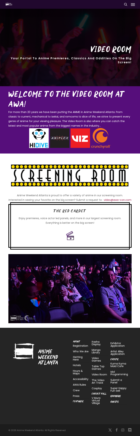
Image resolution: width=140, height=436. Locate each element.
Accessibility (80, 379)
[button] (133, 4)
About (76, 342)
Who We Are (81, 351)
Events (114, 359)
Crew (76, 390)
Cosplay (97, 388)
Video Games (96, 359)
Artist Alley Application (117, 353)
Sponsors (115, 396)
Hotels (77, 365)
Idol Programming (118, 373)
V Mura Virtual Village (96, 401)
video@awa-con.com (117, 200)
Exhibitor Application (117, 344)
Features (78, 401)
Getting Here (78, 358)
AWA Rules (79, 385)
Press (76, 396)
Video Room (99, 374)
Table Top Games (98, 368)
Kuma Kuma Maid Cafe (118, 365)
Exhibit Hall (99, 394)
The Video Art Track (98, 381)
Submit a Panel (116, 381)
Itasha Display (96, 343)
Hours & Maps (78, 372)
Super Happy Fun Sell (118, 389)
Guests (114, 402)
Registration (80, 346)
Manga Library (96, 351)
